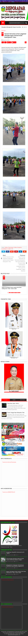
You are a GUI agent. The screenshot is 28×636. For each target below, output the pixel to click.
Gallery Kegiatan (18, 247)
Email (14, 42)
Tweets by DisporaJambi (8, 580)
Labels (13, 399)
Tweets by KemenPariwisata (9, 462)
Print (9, 42)
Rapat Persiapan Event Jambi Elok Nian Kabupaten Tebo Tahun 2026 (12, 288)
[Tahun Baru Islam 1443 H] (4, 405)
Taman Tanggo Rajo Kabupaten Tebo (15, 412)
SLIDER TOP (10, 249)
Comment (22, 399)
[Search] (26, 23)
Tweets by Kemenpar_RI (7, 607)
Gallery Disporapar (9, 247)
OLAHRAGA (4, 249)
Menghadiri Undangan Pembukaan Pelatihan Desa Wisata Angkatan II (15, 565)
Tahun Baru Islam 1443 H (13, 403)
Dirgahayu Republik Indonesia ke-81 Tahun (15, 552)
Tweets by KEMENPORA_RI (8, 492)
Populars (6, 399)
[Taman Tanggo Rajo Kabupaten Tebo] (4, 414)
